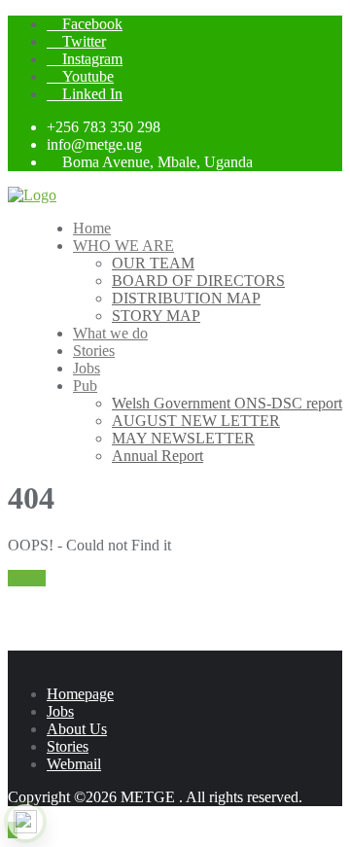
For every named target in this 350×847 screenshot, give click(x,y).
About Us (77, 729)
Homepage (80, 694)
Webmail (74, 764)
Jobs (60, 711)
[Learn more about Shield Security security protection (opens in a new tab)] (25, 821)
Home (27, 578)
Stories (67, 746)
